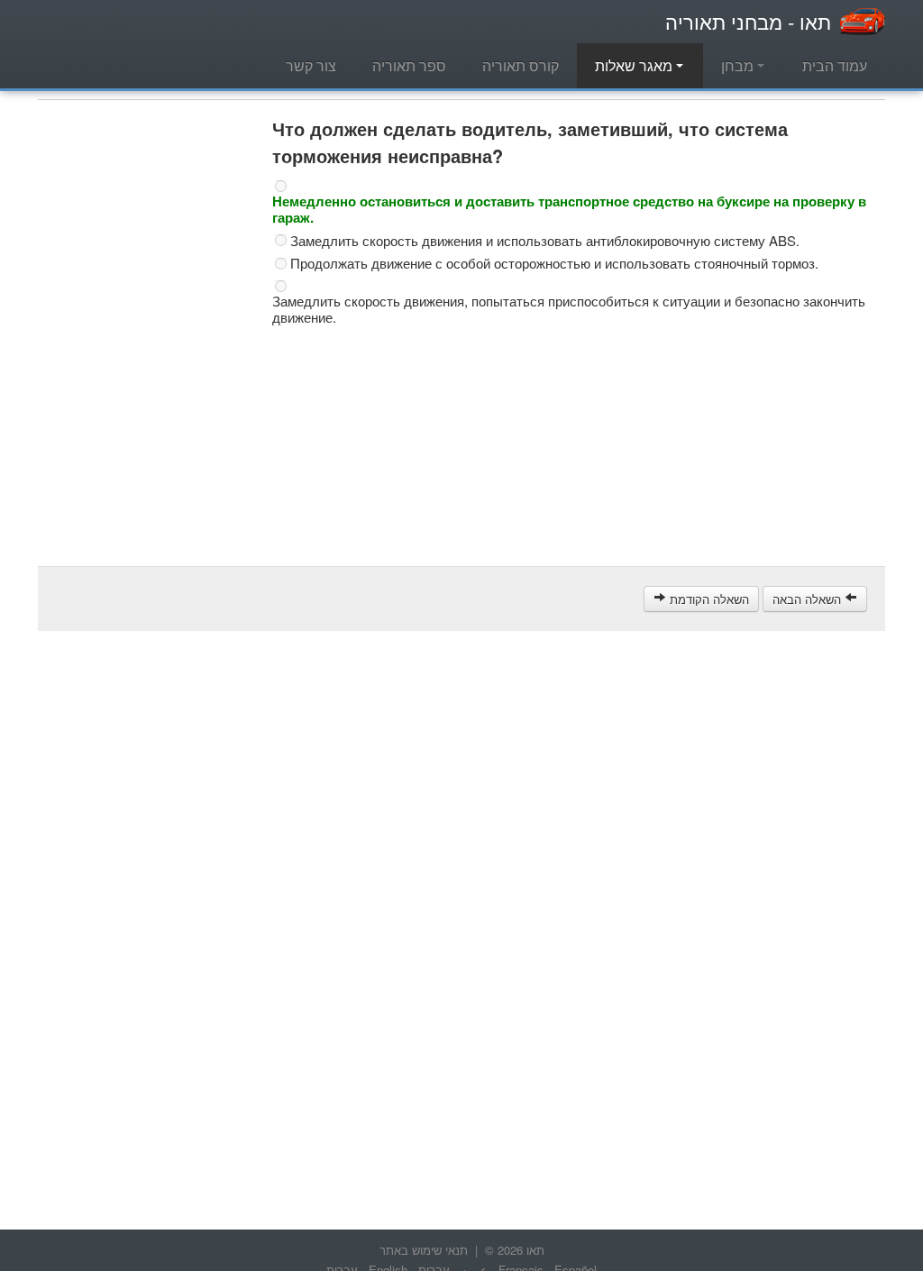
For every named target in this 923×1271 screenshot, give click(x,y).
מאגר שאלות (635, 65)
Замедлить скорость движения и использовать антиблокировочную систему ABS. (545, 241)
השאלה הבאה (808, 599)
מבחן (739, 65)
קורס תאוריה (520, 65)
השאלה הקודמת (707, 599)
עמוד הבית (834, 65)
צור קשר (311, 65)
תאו (748, 21)
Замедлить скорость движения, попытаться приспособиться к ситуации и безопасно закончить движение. (568, 309)
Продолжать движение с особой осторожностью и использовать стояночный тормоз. (554, 263)
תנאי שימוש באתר (423, 1249)
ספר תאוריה (409, 65)
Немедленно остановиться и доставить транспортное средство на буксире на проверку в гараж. (569, 209)
